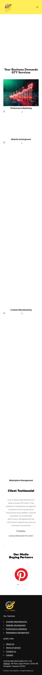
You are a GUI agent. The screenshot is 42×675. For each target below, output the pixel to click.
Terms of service (13, 648)
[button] (5, 574)
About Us (10, 644)
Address (6, 664)
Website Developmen (15, 625)
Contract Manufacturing (16, 622)
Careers (9, 655)
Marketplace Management (17, 633)
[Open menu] (37, 7)
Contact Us (11, 651)
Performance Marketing (16, 629)
